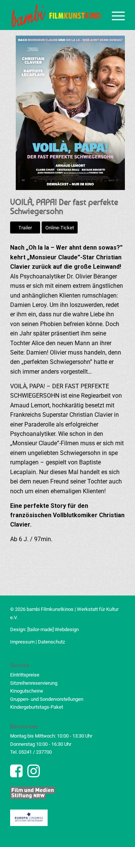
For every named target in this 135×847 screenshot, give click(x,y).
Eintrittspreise (24, 675)
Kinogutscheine (26, 691)
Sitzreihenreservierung (33, 683)
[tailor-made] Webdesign (53, 629)
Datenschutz (51, 642)
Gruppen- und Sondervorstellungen (46, 699)
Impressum (22, 642)
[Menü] (114, 15)
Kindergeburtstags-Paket (36, 707)
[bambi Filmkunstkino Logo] (56, 15)
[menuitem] (114, 15)
